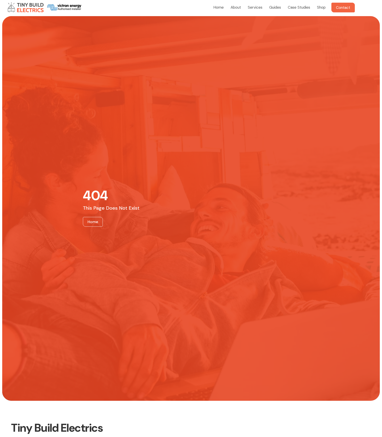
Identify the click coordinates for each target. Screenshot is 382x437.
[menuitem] (218, 7)
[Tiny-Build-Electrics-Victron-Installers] (44, 7)
